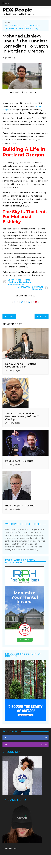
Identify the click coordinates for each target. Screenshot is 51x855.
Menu (7, 3)
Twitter (22, 301)
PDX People (17, 10)
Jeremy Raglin (11, 57)
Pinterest (36, 301)
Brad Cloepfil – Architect (20, 505)
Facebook (15, 301)
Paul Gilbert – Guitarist (19, 461)
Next (39, 316)
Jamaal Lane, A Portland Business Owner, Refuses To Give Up (22, 416)
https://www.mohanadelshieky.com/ (27, 275)
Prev (11, 316)
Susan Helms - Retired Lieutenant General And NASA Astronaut (20, 282)
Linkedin (29, 301)
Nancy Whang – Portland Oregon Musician (20, 365)
